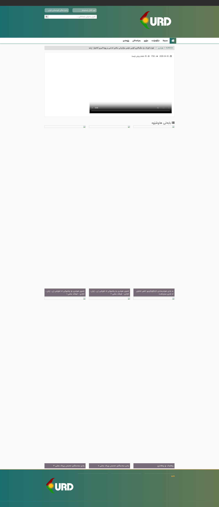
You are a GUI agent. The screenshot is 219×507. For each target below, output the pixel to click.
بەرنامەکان (137, 40)
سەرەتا (165, 40)
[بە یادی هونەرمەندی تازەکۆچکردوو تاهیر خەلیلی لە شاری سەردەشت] (154, 211)
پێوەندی (126, 40)
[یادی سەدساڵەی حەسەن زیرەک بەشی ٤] (109, 383)
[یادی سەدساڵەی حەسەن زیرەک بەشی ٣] (65, 383)
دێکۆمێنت (155, 40)
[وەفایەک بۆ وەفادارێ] (154, 383)
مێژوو (146, 40)
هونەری (160, 48)
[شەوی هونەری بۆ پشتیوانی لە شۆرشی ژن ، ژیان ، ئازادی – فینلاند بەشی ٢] (109, 211)
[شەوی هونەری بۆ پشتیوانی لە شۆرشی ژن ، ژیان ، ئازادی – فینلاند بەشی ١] (65, 211)
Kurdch (169, 48)
